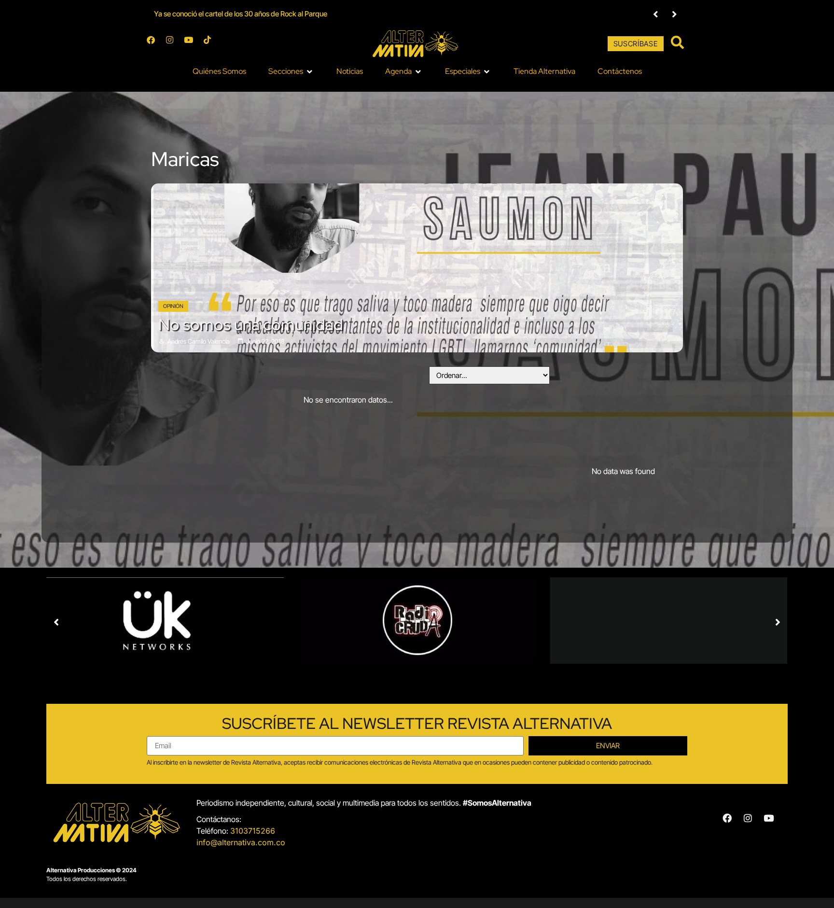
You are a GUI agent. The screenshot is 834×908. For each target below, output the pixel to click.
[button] (656, 14)
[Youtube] (192, 44)
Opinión (173, 306)
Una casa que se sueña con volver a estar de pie (228, 13)
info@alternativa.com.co (240, 842)
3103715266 (252, 831)
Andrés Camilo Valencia (198, 341)
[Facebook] (155, 44)
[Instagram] (174, 44)
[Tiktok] (211, 44)
